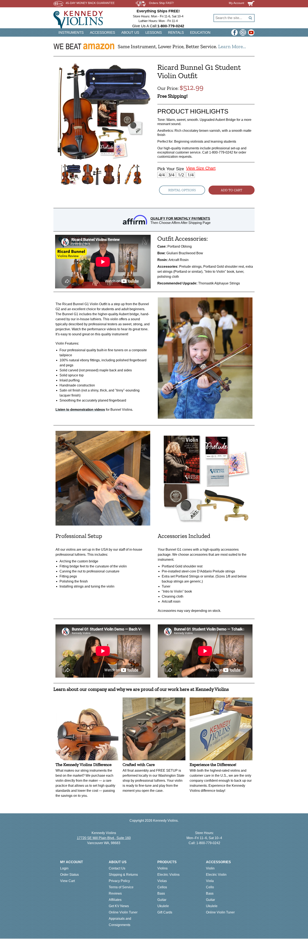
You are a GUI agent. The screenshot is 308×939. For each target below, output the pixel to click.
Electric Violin (216, 874)
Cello (210, 887)
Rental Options (182, 190)
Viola (210, 881)
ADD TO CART (231, 190)
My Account (71, 862)
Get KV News (119, 906)
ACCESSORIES (102, 33)
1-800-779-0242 (208, 843)
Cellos (162, 887)
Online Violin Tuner (123, 912)
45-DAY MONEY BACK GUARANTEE (90, 3)
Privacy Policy (119, 881)
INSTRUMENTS (71, 33)
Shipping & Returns (123, 874)
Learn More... (232, 46)
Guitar (161, 900)
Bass (161, 893)
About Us (118, 862)
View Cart (67, 881)
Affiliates (115, 900)
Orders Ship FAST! (161, 3)
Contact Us (117, 868)
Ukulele (163, 906)
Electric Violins (168, 874)
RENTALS (176, 33)
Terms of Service (121, 887)
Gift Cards (164, 912)
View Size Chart (201, 168)
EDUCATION (200, 33)
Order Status (69, 874)
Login (64, 868)
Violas (162, 881)
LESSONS (153, 33)
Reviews (115, 893)
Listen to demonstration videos (80, 409)
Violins (162, 868)
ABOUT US (130, 33)
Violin (210, 868)
